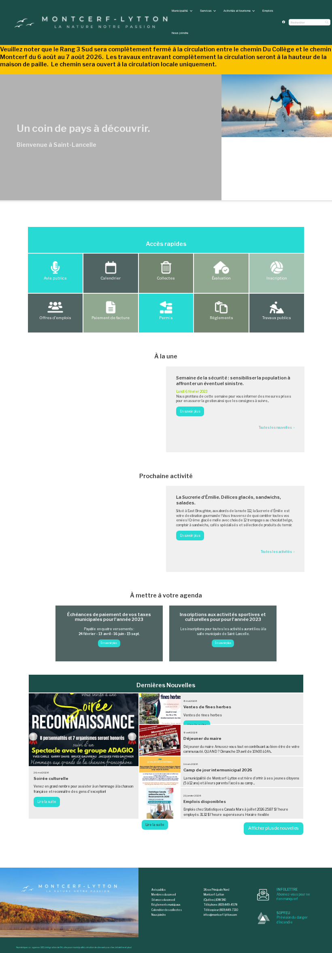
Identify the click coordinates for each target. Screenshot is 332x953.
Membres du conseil (163, 894)
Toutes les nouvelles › (276, 428)
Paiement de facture (111, 318)
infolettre (119, 947)
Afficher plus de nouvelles (273, 828)
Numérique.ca (23, 947)
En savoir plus (109, 643)
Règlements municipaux (166, 904)
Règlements (221, 318)
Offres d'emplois (55, 318)
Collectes (166, 278)
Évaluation (221, 278)
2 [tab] (270, 131)
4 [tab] (295, 131)
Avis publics (55, 278)
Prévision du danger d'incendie (292, 917)
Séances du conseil (163, 900)
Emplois (267, 11)
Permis (166, 318)
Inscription (276, 278)
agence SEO (38, 947)
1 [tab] (258, 131)
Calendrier (110, 278)
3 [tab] (283, 131)
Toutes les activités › (277, 552)
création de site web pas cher (100, 947)
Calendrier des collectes (166, 910)
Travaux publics (276, 318)
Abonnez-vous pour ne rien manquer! (293, 894)
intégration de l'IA (54, 947)
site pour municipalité (74, 947)
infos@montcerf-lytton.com (220, 915)
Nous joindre (180, 33)
